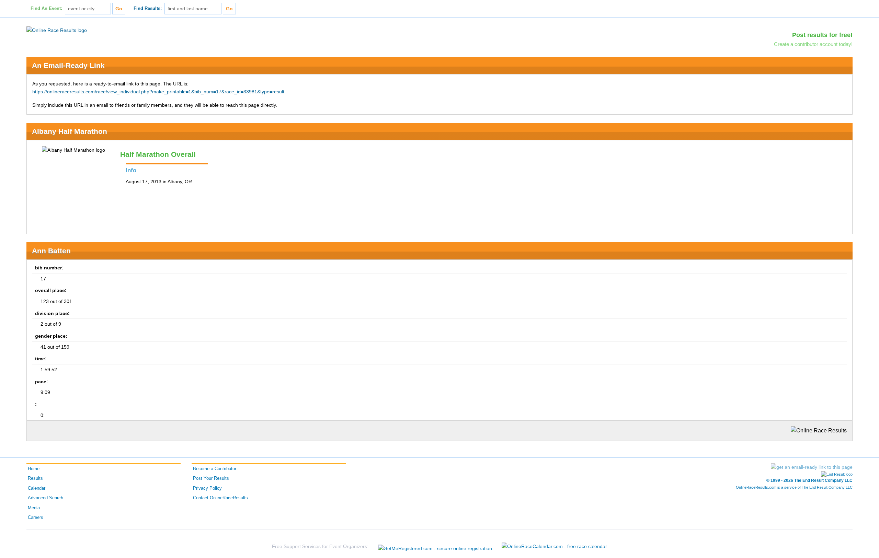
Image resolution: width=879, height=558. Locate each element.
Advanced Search (45, 498)
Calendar (36, 488)
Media (34, 507)
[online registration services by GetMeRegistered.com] (435, 546)
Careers (35, 517)
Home (33, 468)
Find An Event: (46, 8)
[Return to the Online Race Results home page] (56, 30)
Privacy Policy (207, 488)
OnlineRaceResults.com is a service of (794, 487)
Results (35, 478)
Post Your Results (211, 478)
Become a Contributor (214, 468)
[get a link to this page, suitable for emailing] (812, 467)
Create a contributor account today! (813, 44)
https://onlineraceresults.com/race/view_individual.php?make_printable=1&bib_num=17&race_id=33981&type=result (158, 91)
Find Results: (148, 8)
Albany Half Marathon (69, 131)
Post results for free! (822, 35)
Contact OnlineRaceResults (220, 498)
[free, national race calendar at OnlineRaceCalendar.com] (554, 546)
